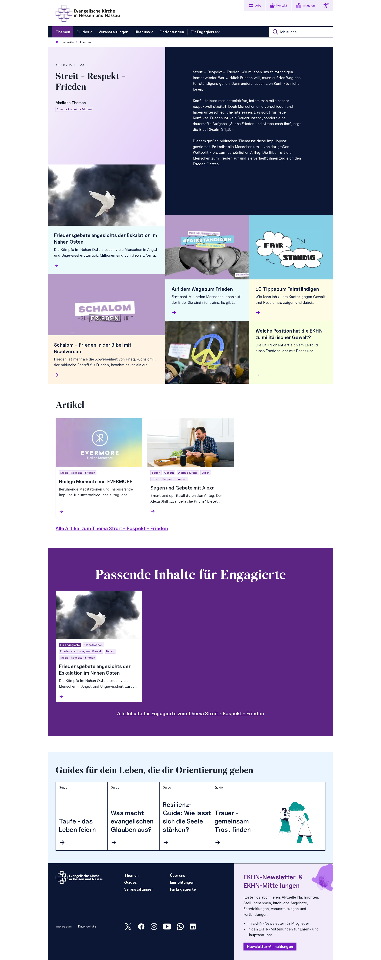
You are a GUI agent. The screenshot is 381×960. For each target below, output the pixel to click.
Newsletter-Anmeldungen (270, 946)
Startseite (67, 42)
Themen (85, 42)
